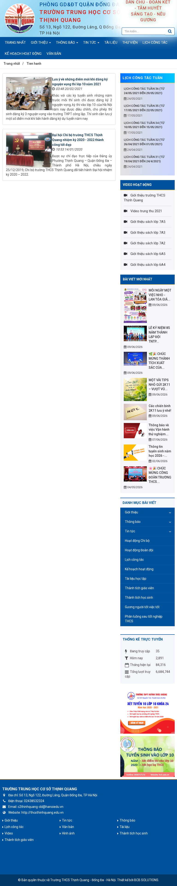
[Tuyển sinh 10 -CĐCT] (147, 756)
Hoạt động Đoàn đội (139, 550)
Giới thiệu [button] (40, 42)
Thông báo (133, 522)
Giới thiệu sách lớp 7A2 (147, 243)
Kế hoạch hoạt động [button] (23, 54)
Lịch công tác (134, 559)
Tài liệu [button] (110, 42)
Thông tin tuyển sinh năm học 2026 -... (160, 451)
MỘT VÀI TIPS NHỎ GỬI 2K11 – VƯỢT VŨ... (159, 384)
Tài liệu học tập (135, 578)
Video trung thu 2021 (146, 211)
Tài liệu (125, 827)
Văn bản (68, 827)
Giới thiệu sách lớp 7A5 (147, 222)
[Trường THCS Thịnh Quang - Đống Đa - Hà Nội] (20, 18)
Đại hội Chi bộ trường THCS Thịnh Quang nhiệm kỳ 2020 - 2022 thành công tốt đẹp (78, 140)
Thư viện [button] (130, 42)
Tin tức (130, 531)
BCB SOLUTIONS (146, 880)
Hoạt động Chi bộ (137, 541)
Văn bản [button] (54, 54)
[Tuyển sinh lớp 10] (147, 710)
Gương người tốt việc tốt (142, 607)
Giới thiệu (131, 512)
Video (9, 833)
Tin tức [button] (90, 42)
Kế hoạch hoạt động (139, 569)
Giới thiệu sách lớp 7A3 (147, 232)
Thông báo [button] (66, 42)
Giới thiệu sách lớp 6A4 (147, 265)
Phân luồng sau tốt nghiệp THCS (143, 619)
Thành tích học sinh (139, 597)
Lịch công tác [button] (155, 42)
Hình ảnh (68, 833)
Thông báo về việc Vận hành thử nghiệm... (159, 429)
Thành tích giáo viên (139, 588)
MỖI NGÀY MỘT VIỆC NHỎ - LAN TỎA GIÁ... (160, 294)
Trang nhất (15, 42)
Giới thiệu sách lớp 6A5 (147, 254)
